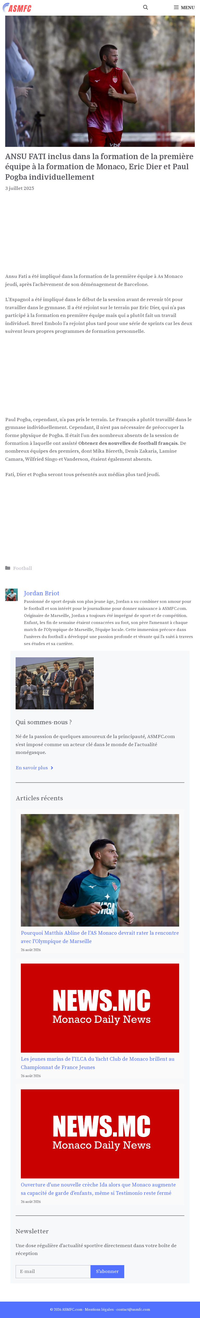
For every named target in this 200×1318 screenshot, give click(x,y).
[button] (145, 8)
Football (22, 568)
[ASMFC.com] (17, 8)
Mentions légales (99, 1309)
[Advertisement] (100, 236)
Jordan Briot (41, 593)
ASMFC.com (72, 1309)
